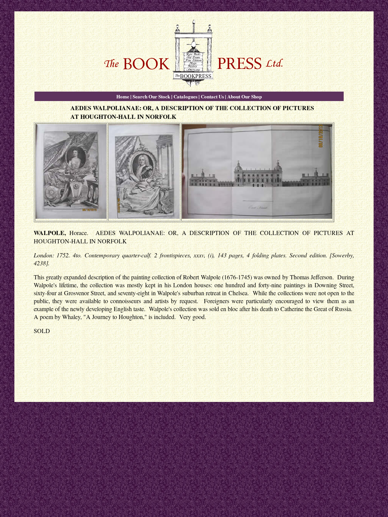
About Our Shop (244, 96)
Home (122, 96)
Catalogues (185, 96)
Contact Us (212, 96)
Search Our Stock (151, 96)
